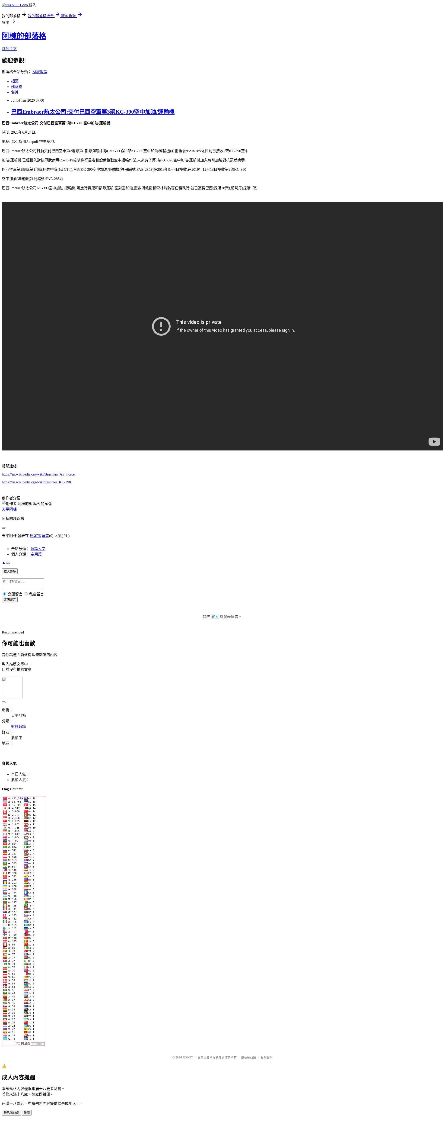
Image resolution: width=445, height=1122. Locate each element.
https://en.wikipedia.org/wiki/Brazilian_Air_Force (38, 474)
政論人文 (38, 549)
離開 (27, 1113)
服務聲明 (267, 1057)
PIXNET (188, 1057)
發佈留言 (10, 599)
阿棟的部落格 (24, 36)
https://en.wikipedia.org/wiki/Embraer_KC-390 (36, 482)
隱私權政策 (248, 1057)
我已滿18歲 (11, 1113)
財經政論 (39, 72)
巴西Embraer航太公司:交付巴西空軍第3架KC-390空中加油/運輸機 (93, 112)
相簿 (15, 81)
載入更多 (10, 571)
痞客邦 (35, 536)
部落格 (16, 87)
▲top (6, 562)
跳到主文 (9, 49)
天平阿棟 (9, 509)
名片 (15, 92)
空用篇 (36, 554)
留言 (45, 536)
